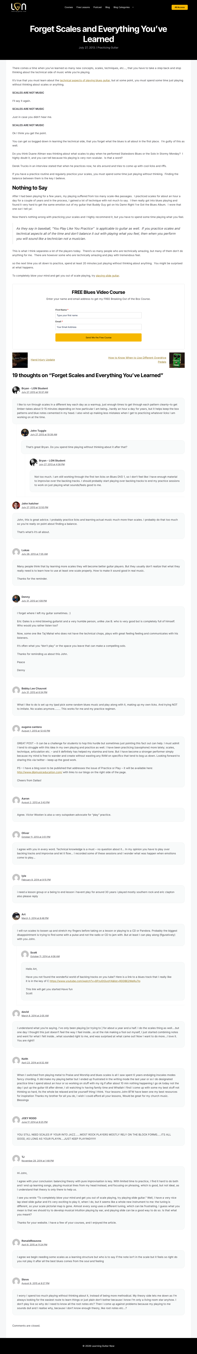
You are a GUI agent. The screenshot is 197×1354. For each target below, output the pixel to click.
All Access (180, 7)
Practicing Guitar (108, 47)
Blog (107, 7)
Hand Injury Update (43, 359)
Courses (69, 7)
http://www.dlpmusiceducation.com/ (39, 772)
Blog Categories (122, 7)
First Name (61, 309)
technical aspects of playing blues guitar (85, 80)
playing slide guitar (107, 275)
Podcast (97, 7)
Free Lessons (83, 7)
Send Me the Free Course (98, 337)
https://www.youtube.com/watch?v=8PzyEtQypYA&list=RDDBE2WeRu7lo (95, 981)
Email (59, 321)
